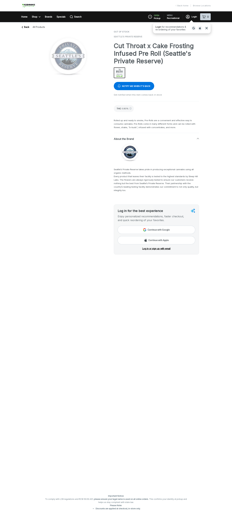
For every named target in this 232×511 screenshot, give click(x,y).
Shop (34, 16)
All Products (39, 27)
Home (24, 16)
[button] (182, 28)
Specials (61, 16)
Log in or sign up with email (156, 248)
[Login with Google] (193, 28)
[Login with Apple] (199, 28)
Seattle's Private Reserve (128, 36)
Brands (48, 16)
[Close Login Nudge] (206, 28)
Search (78, 16)
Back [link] (26, 27)
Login (194, 16)
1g (119, 72)
